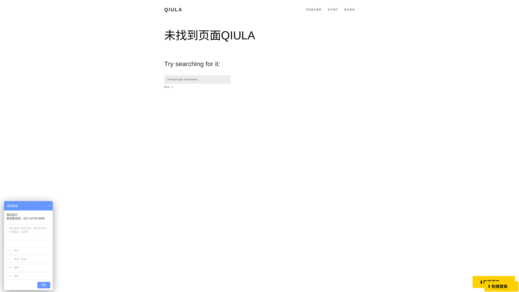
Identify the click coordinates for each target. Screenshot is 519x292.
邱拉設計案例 (314, 9)
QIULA (173, 9)
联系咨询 (349, 9)
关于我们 (333, 9)
